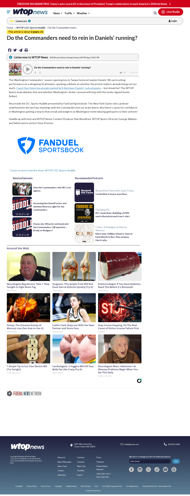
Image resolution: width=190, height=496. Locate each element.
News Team (62, 466)
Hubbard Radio (71, 486)
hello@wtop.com (131, 444)
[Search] (155, 13)
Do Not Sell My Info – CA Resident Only (157, 486)
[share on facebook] (9, 50)
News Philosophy (64, 462)
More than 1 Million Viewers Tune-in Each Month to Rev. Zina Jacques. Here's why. (113, 237)
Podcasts (100, 462)
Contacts (80, 462)
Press (99, 457)
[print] (26, 50)
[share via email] (20, 50)
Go (176, 461)
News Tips (81, 466)
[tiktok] (156, 469)
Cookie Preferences (93, 491)
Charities (80, 470)
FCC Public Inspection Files (112, 486)
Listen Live (21, 21)
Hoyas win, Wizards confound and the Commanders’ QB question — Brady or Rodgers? (50, 227)
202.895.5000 (174, 444)
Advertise (62, 475)
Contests (80, 457)
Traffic (68, 13)
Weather (82, 13)
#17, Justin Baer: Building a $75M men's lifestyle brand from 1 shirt (112, 214)
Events (79, 475)
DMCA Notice (86, 486)
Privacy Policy (32, 486)
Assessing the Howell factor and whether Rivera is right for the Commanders (49, 206)
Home (10, 27)
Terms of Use (46, 486)
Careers (61, 470)
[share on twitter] (15, 50)
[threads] (173, 469)
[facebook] (131, 469)
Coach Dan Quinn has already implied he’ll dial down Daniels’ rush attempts (58, 88)
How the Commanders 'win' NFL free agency (52, 189)
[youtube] (165, 469)
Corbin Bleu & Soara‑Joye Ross (111, 194)
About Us (61, 457)
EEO (96, 486)
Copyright (58, 486)
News (56, 13)
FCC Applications (132, 486)
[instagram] (139, 469)
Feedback (19, 486)
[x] (148, 469)
